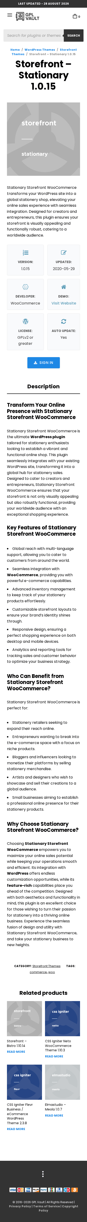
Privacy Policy (20, 1206)
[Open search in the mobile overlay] (43, 35)
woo (51, 972)
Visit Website (64, 303)
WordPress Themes (40, 50)
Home (15, 50)
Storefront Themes (46, 966)
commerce (38, 972)
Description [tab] (43, 386)
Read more (16, 1051)
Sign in (46, 362)
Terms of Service (46, 1206)
